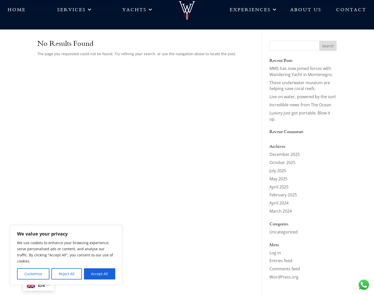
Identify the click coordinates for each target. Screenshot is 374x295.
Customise (33, 273)
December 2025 (284, 154)
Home (17, 11)
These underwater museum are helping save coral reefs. (299, 86)
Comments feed (284, 269)
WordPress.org (283, 277)
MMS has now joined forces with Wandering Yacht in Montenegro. (301, 71)
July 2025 (277, 170)
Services (71, 11)
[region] (66, 255)
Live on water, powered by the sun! (302, 96)
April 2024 (279, 203)
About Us (305, 11)
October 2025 (282, 162)
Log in (275, 253)
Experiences (250, 11)
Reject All (67, 273)
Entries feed (280, 260)
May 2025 (278, 179)
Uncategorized (283, 232)
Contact (351, 11)
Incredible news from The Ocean (300, 105)
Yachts (134, 11)
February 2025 (283, 195)
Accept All (99, 273)
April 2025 (279, 187)
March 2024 (280, 211)
